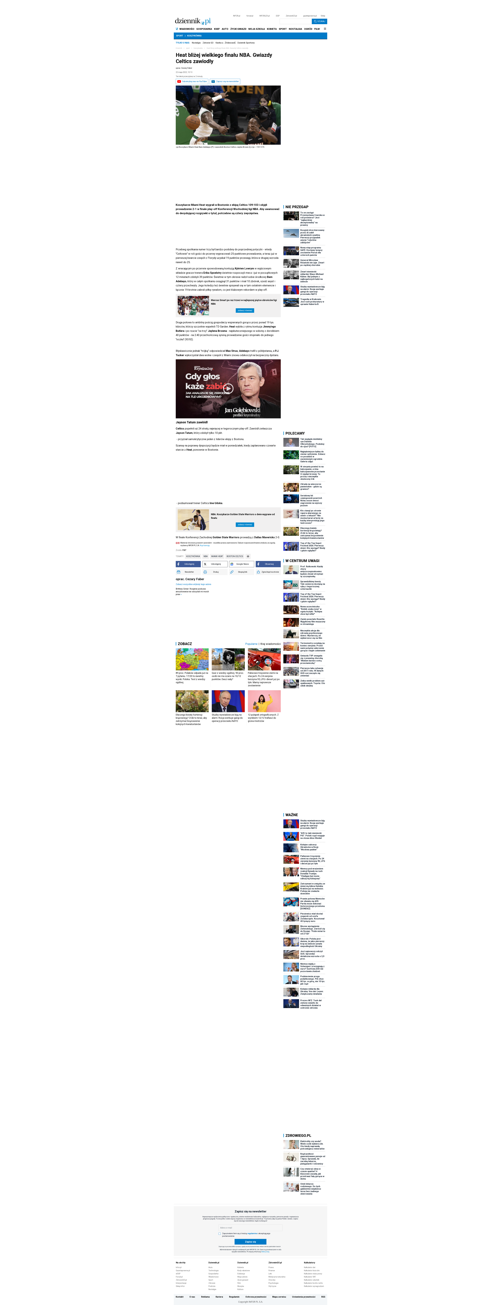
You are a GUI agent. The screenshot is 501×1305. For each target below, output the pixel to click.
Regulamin (234, 1297)
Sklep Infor (180, 1286)
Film (239, 1283)
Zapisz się (250, 1241)
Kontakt (179, 1297)
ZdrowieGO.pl (291, 16)
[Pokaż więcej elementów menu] (325, 29)
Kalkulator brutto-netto (313, 1283)
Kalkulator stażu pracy (313, 1274)
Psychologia (273, 1283)
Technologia (213, 1270)
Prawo (271, 1267)
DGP (278, 16)
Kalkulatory (309, 1262)
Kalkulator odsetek (311, 1280)
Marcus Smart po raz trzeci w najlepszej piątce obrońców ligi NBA (244, 302)
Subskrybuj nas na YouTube (194, 81)
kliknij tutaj (265, 1252)
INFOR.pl (236, 16)
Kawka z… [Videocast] (225, 43)
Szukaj (321, 21)
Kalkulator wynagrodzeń (314, 1286)
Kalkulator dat (309, 1267)
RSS (323, 1297)
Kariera (219, 1297)
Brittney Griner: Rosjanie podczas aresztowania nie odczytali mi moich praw (192, 592)
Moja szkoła (242, 1277)
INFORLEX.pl (265, 16)
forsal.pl (249, 16)
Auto (210, 1267)
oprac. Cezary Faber (184, 68)
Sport (179, 35)
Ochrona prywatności (255, 1297)
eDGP (178, 1274)
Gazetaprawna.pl (183, 1270)
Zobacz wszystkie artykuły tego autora (193, 584)
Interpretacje (181, 1283)
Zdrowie (211, 1283)
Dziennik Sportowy (246, 43)
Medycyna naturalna (277, 1277)
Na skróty (180, 1262)
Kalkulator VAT (310, 1277)
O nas (192, 1297)
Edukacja (241, 1274)
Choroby (272, 1280)
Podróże (211, 1286)
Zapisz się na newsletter (227, 81)
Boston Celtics (235, 556)
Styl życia (272, 1286)
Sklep (323, 16)
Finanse (272, 1270)
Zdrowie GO (208, 43)
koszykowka (198, 48)
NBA (206, 556)
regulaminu (252, 1233)
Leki (270, 1274)
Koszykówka (194, 35)
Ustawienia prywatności (303, 1297)
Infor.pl (178, 1267)
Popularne (251, 643)
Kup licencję (205, 545)
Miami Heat (217, 556)
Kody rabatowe (243, 1270)
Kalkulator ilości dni (312, 1270)
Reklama (205, 1297)
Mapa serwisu (279, 1297)
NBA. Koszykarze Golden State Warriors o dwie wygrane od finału (243, 516)
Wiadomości (213, 1277)
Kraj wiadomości (270, 643)
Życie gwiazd (242, 1280)
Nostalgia (196, 43)
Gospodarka (213, 1274)
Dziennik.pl (213, 1262)
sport (188, 48)
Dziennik (179, 48)
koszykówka (193, 556)
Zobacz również (245, 310)
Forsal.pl (179, 1277)
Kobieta (240, 1267)
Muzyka (240, 1286)
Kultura (240, 1289)
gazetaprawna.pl (310, 16)
